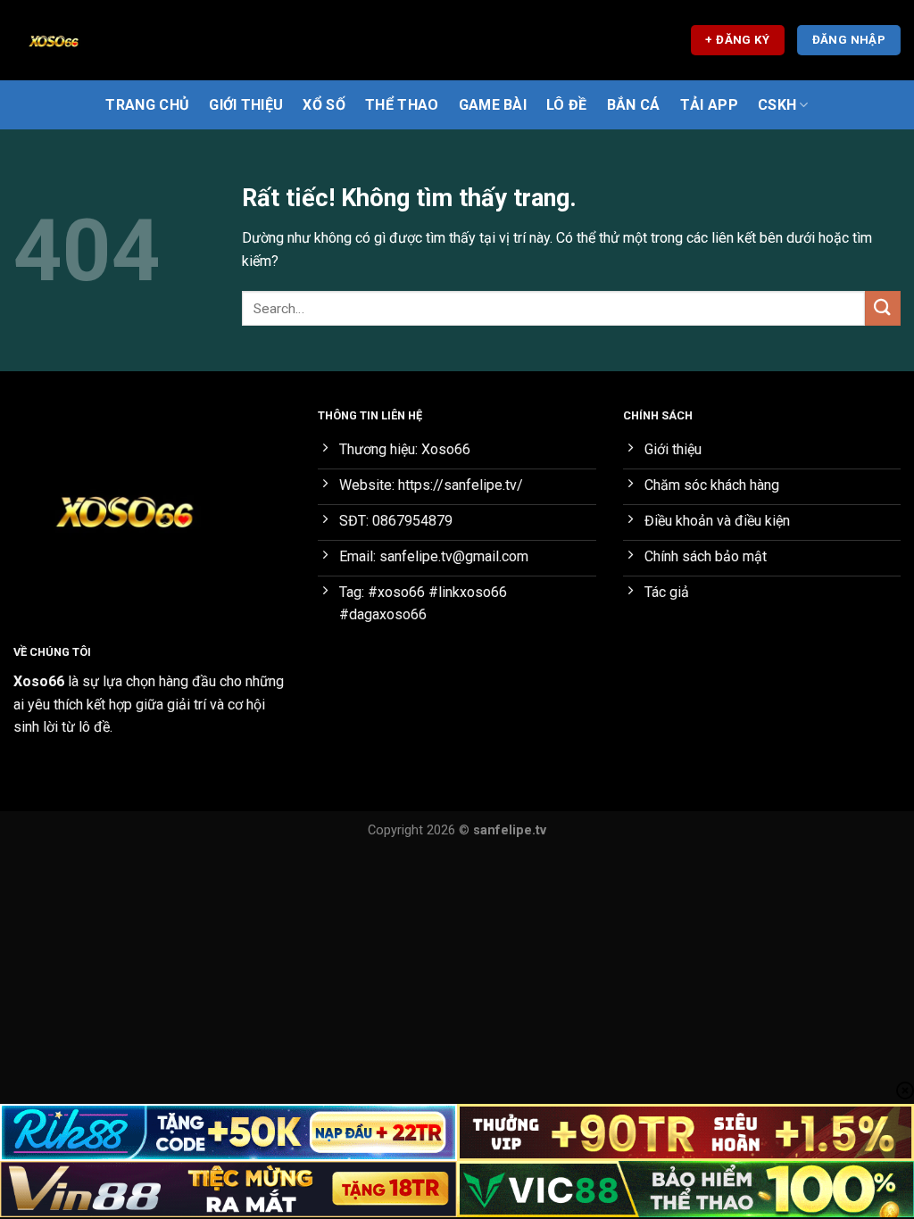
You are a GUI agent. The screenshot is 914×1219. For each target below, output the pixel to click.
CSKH (777, 104)
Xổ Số (324, 104)
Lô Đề (566, 104)
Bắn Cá (634, 104)
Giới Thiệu (246, 104)
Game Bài (493, 104)
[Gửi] (883, 308)
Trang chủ (147, 104)
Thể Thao (402, 104)
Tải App (709, 104)
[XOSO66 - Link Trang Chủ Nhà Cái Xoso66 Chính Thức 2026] (102, 40)
